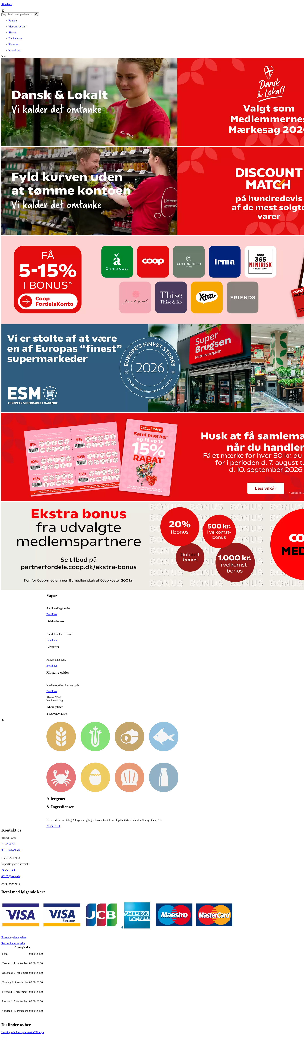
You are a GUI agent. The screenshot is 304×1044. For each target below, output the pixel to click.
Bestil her (51, 614)
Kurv (4, 56)
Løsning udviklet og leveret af (22, 1032)
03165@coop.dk (10, 849)
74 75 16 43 (53, 826)
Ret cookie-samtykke (13, 943)
